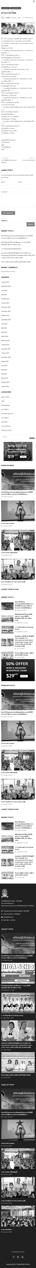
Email (20, 182)
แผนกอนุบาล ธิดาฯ (6, 430)
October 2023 (5, 353)
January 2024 (5, 345)
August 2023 (5, 361)
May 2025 (4, 294)
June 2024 (4, 324)
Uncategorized (5, 405)
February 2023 (5, 382)
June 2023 (4, 365)
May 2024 (4, 328)
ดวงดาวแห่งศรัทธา (6, 1229)
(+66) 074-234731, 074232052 (11, 914)
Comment (4, 192)
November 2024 (5, 311)
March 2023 (4, 378)
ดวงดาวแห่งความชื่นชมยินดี (9, 552)
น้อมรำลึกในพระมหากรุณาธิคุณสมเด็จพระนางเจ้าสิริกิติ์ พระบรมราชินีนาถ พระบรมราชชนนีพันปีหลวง (17, 493)
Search (4, 221)
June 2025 (4, 290)
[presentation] (2, 145)
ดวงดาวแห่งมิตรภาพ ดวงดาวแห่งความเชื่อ (13, 582)
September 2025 (6, 286)
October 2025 (5, 282)
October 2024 (5, 315)
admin (8, 17)
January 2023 (5, 386)
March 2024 (4, 336)
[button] (18, 140)
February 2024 (5, 340)
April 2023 (4, 374)
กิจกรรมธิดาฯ (5, 409)
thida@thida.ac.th (8, 917)
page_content (5, 397)
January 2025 (5, 303)
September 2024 (6, 319)
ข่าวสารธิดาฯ (5, 418)
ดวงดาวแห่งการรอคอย (7, 523)
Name (3, 182)
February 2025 (5, 299)
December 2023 (5, 349)
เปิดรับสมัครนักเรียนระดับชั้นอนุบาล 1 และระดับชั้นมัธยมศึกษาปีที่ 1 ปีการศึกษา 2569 (23, 617)
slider (2, 401)
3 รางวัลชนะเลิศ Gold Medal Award (11, 249)
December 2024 (5, 307)
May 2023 (4, 370)
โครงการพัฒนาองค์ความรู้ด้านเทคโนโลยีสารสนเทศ (16, 262)
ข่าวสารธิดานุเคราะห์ (7, 413)
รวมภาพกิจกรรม (15, 8)
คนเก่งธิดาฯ (5, 8)
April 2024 (4, 332)
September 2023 (6, 357)
